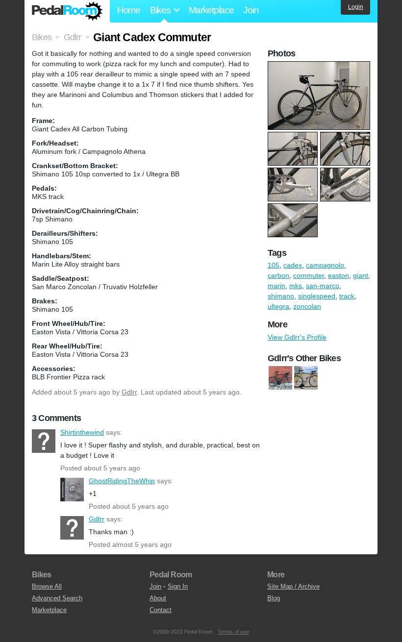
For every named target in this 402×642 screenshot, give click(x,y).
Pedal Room (67, 11)
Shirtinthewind (43, 441)
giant (360, 275)
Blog (273, 598)
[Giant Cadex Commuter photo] (320, 66)
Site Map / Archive (293, 586)
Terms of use (233, 632)
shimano (281, 296)
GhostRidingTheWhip (72, 489)
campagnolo (325, 265)
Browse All (47, 586)
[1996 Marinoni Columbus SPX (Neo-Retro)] (280, 378)
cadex (292, 265)
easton (338, 275)
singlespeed (316, 296)
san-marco (322, 286)
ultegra (278, 306)
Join (250, 10)
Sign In (178, 586)
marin (276, 286)
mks (295, 286)
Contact (161, 610)
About (158, 598)
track (346, 296)
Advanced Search (57, 598)
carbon (278, 275)
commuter (308, 275)
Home (128, 10)
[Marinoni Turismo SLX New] (306, 378)
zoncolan (307, 306)
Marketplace (211, 10)
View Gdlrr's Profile (297, 337)
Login (355, 6)
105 (273, 265)
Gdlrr (129, 392)
